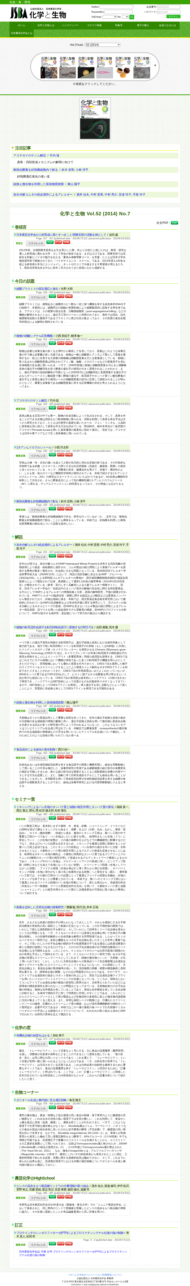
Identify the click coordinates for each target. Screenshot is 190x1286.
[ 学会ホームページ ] (88, 1275)
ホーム (21, 25)
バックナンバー (70, 25)
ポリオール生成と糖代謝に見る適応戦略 (41, 1100)
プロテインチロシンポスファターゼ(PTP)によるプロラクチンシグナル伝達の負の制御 (70, 1232)
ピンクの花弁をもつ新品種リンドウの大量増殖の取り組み (52, 1185)
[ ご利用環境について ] (110, 1275)
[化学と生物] (38, 17)
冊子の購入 (143, 25)
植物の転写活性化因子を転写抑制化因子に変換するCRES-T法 (55, 627)
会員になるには (167, 25)
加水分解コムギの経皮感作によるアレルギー (44, 544)
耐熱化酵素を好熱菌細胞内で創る (37, 501)
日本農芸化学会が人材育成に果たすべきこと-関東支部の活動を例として (61, 234)
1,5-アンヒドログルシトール (34, 447)
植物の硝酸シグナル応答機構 (34, 335)
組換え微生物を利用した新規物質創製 (40, 702)
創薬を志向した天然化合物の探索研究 (40, 907)
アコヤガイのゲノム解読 (32, 400)
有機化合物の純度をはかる (33, 1035)
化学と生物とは (45, 25)
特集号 (118, 25)
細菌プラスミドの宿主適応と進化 (37, 288)
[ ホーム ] (73, 1275)
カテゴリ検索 (94, 25)
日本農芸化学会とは (21, 33)
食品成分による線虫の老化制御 (36, 749)
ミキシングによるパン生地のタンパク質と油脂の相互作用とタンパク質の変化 (65, 807)
